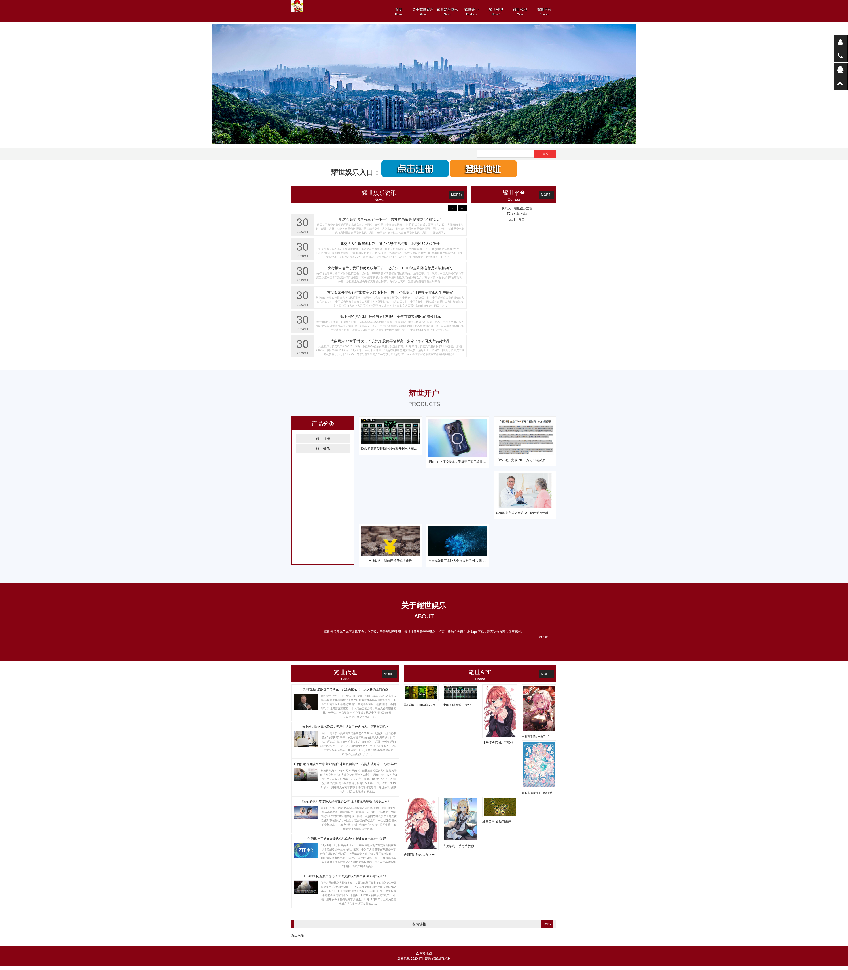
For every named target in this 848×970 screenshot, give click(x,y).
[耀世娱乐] (424, 84)
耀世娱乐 (298, 935)
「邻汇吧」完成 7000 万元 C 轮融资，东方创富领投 (531, 460)
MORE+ (456, 194)
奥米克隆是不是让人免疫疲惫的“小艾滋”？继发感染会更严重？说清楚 (475, 560)
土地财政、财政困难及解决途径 (390, 560)
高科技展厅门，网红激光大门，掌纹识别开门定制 (556, 793)
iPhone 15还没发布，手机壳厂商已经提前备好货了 (463, 461)
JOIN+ (547, 924)
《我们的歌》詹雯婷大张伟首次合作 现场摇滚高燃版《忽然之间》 (345, 801)
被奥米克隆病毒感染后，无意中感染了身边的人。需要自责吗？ (345, 726)
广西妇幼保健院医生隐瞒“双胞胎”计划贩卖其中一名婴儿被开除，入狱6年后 (345, 764)
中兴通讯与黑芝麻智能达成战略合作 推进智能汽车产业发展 (345, 838)
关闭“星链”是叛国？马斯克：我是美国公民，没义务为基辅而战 (345, 689)
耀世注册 (323, 438)
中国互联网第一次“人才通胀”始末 (465, 705)
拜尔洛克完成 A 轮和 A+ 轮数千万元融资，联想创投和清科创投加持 (542, 512)
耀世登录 (323, 448)
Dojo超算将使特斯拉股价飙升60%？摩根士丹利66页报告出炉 (403, 448)
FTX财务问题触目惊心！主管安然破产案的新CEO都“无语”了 (345, 876)
